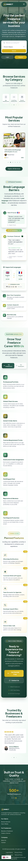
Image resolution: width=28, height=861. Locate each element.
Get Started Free (15, 673)
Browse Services (5, 821)
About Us (3, 840)
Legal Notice (9, 852)
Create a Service (5, 833)
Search (14, 50)
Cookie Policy (9, 855)
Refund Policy (18, 855)
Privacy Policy (18, 852)
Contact (3, 842)
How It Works (4, 824)
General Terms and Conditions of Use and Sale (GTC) (14, 858)
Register (20, 57)
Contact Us (15, 680)
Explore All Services (14, 169)
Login (7, 57)
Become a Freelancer (7, 831)
